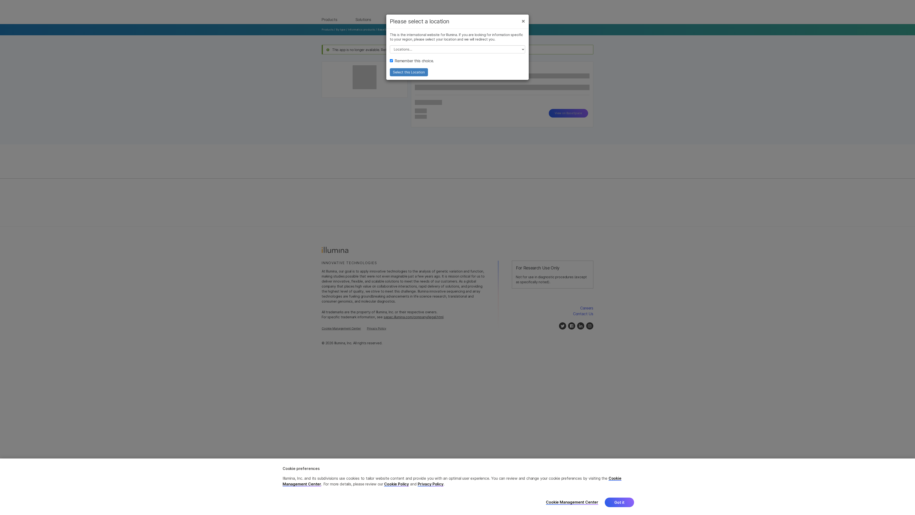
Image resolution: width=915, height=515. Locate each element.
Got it (619, 502)
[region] (457, 486)
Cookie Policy (396, 484)
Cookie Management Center (572, 502)
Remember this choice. (414, 60)
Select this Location (409, 72)
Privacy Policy (430, 484)
